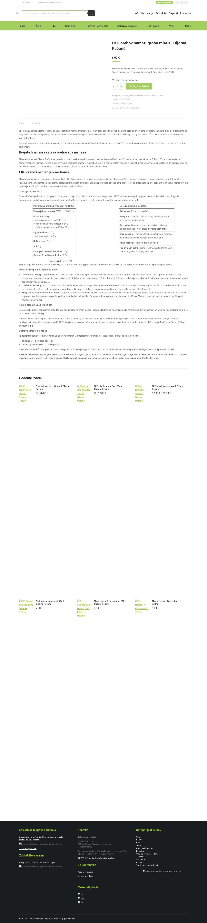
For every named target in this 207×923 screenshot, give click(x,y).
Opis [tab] (21, 123)
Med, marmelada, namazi (139, 96)
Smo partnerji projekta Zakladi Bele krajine (37, 862)
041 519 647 (27, 2)
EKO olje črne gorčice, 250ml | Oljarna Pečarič (109, 387)
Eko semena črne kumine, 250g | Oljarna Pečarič (110, 602)
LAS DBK (32, 848)
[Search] (91, 13)
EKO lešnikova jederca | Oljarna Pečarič (168, 387)
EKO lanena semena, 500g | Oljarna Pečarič (50, 602)
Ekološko (124, 96)
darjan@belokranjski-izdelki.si (102, 858)
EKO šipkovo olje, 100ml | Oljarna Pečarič (53, 387)
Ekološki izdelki (125, 99)
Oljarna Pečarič (126, 103)
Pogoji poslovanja (85, 872)
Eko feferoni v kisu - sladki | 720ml (166, 602)
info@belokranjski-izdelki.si (51, 2)
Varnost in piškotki (85, 876)
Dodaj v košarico (139, 86)
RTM (73, 919)
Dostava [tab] (35, 123)
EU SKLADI (23, 848)
